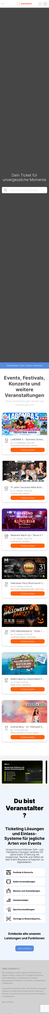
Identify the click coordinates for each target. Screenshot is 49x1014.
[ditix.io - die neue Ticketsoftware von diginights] (22, 772)
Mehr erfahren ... (8, 1002)
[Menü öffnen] (39, 3)
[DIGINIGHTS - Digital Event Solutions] (24, 4)
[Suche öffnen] (3, 4)
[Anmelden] (45, 4)
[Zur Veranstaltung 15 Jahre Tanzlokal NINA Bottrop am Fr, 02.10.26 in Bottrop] (24, 472)
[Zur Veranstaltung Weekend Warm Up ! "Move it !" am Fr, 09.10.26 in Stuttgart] (24, 520)
